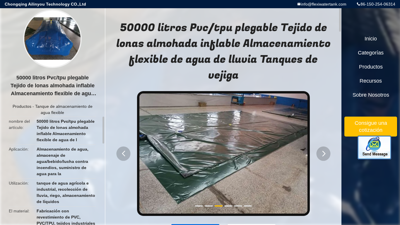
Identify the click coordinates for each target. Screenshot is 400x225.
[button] (124, 153)
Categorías (371, 53)
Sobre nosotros (371, 95)
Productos (22, 106)
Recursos (371, 81)
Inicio (371, 39)
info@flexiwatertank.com (323, 4)
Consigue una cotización (371, 126)
